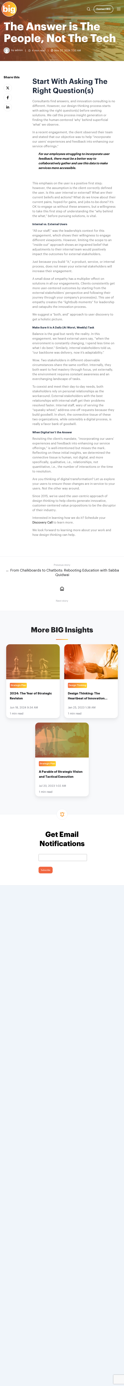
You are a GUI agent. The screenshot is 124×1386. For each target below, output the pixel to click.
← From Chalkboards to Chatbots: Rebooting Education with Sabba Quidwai (62, 573)
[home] (62, 588)
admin (19, 50)
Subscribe (45, 870)
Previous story (62, 565)
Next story (62, 601)
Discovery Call (42, 522)
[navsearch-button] (88, 9)
